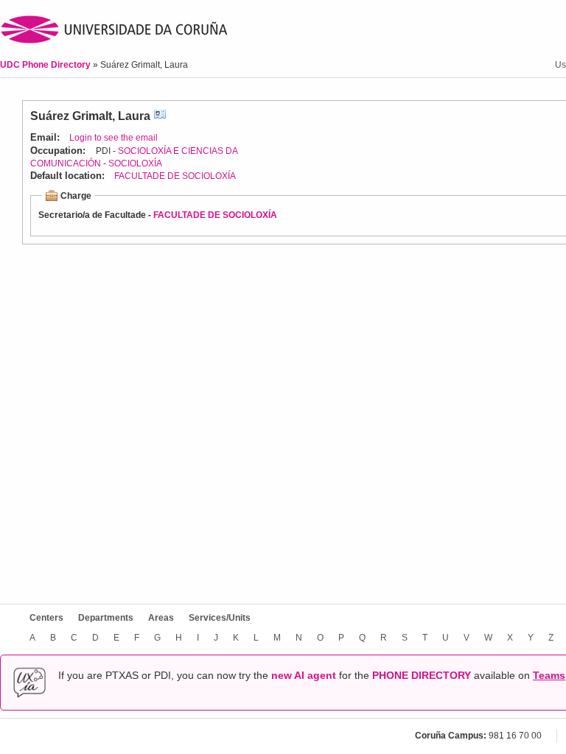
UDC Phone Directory (46, 65)
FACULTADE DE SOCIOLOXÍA (175, 176)
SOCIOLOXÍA (135, 163)
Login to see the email (113, 138)
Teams (549, 675)
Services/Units (220, 618)
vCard (160, 116)
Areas (161, 618)
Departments (105, 618)
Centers (46, 618)
